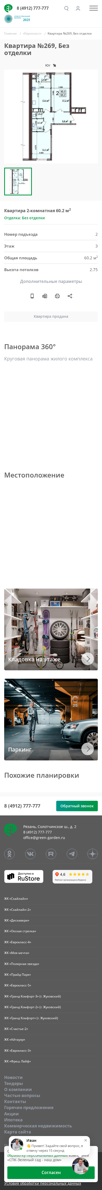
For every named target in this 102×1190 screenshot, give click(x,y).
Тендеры (13, 1083)
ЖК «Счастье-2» (16, 1029)
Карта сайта (17, 1132)
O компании (18, 1089)
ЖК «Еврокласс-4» (17, 942)
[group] (51, 116)
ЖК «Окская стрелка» (20, 931)
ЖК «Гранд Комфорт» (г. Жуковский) (31, 1018)
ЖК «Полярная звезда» (21, 964)
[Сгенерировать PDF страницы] (44, 295)
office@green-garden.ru (44, 837)
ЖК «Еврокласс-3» (17, 1050)
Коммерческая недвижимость (38, 1126)
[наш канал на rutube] (51, 854)
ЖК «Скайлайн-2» (17, 909)
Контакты (15, 1101)
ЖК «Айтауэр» (14, 1039)
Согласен (51, 1172)
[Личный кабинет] (78, 8)
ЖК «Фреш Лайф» (17, 1061)
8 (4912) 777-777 (33, 8)
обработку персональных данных (37, 1155)
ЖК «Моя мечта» (16, 953)
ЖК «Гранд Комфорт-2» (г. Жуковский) (32, 1007)
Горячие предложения (28, 1107)
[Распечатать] (57, 295)
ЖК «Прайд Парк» (17, 974)
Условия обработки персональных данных (42, 1183)
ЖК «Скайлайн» (16, 898)
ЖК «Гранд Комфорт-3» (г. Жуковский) (32, 996)
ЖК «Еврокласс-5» (17, 985)
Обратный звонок (77, 805)
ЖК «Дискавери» (16, 920)
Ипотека (13, 1120)
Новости (13, 1077)
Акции (11, 1114)
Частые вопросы (22, 1095)
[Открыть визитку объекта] (32, 295)
